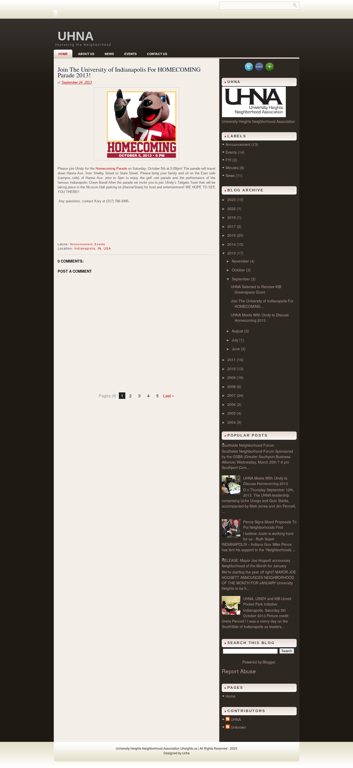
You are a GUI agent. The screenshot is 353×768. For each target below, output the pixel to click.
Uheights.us (188, 748)
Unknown (238, 727)
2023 (232, 199)
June (236, 348)
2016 (232, 235)
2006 (232, 404)
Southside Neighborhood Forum (248, 445)
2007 (232, 395)
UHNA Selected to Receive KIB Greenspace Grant (256, 289)
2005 (232, 413)
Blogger (269, 662)
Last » (168, 396)
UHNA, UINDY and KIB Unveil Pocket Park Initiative (267, 601)
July (235, 339)
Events (130, 53)
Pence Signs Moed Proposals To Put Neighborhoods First (269, 524)
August (238, 330)
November (241, 261)
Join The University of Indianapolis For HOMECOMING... (262, 303)
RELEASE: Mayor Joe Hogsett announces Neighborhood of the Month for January (256, 563)
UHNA (76, 36)
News (109, 53)
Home (63, 53)
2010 (232, 368)
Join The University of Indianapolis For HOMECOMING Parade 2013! (129, 72)
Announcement (81, 244)
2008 (232, 386)
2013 (232, 253)
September (241, 278)
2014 (232, 244)
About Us (86, 53)
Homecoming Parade (111, 168)
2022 (232, 208)
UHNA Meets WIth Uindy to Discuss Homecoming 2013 (260, 317)
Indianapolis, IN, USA (92, 248)
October (239, 269)
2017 (232, 226)
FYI (228, 159)
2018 (232, 217)
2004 (232, 422)
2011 (232, 359)
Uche (186, 753)
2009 (232, 377)
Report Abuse (239, 671)
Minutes (232, 167)
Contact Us (157, 53)
